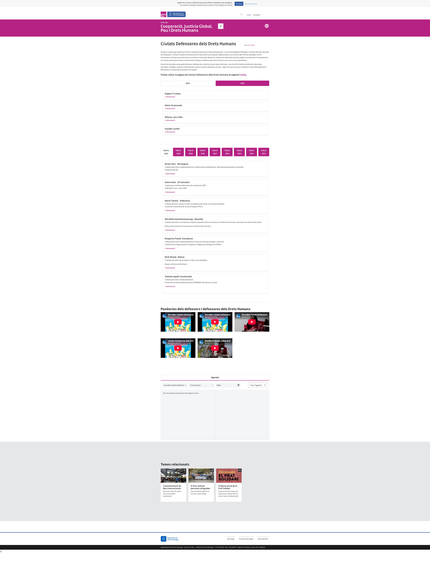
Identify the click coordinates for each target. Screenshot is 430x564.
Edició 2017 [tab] (215, 152)
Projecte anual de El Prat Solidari (227, 487)
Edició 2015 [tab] (239, 152)
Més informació (251, 4)
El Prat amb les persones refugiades (200, 487)
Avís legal (230, 539)
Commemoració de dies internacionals (172, 487)
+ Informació (170, 97)
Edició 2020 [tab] (178, 152)
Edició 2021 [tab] (166, 152)
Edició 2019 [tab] (190, 152)
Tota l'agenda (256, 385)
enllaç (243, 74)
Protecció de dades (246, 539)
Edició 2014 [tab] (251, 152)
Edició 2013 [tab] (263, 152)
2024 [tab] (188, 83)
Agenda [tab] (215, 377)
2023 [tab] (242, 83)
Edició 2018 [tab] (202, 152)
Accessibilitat (263, 539)
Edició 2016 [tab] (227, 152)
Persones (164, 22)
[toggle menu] (220, 26)
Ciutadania (251, 45)
